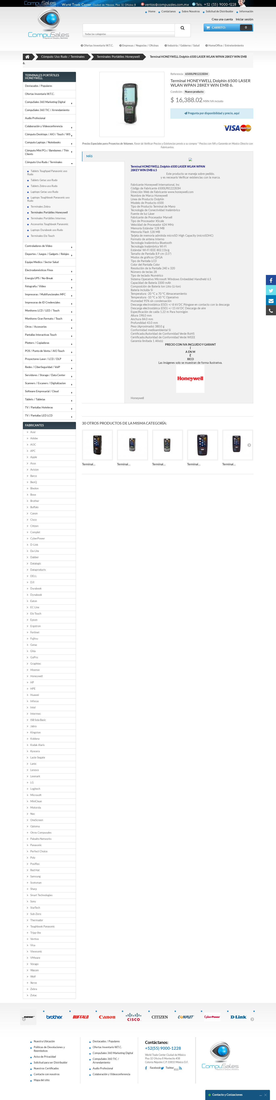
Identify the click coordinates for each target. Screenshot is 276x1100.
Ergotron (35, 626)
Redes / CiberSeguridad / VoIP (42, 367)
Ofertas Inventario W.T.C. (98, 45)
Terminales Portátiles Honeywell (49, 212)
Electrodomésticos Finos (39, 270)
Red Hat (35, 870)
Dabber (34, 557)
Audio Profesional (35, 118)
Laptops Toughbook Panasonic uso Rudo (48, 199)
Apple (33, 457)
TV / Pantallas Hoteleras (39, 407)
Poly (32, 858)
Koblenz (35, 739)
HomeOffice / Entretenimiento (226, 45)
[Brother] (56, 1017)
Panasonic (36, 845)
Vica (32, 945)
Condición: (176, 92)
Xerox (33, 983)
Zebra (33, 989)
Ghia (33, 651)
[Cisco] (135, 1017)
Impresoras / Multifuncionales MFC (45, 294)
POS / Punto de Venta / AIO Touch (44, 351)
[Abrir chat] (260, 1095)
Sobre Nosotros (191, 11)
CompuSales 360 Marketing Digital (45, 102)
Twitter (170, 1068)
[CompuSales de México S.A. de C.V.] (220, 1055)
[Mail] (271, 300)
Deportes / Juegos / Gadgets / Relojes (47, 254)
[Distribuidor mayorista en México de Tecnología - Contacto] (138, 3)
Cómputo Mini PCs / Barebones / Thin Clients (47, 152)
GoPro (34, 657)
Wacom (34, 970)
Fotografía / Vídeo (35, 286)
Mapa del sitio (42, 1080)
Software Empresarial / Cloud (42, 391)
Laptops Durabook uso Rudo (47, 230)
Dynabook (36, 595)
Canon (34, 513)
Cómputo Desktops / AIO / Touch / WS (47, 134)
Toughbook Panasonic (42, 926)
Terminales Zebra (40, 207)
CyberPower (37, 538)
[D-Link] (240, 1017)
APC (33, 451)
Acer (33, 432)
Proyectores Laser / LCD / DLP (43, 359)
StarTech (35, 908)
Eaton (33, 601)
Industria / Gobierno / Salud (183, 45)
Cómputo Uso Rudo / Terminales (43, 162)
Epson (33, 620)
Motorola (35, 807)
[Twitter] (271, 290)
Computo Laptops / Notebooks (43, 142)
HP (32, 682)
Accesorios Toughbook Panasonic (49, 224)
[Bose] (30, 1017)
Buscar (182, 32)
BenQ (33, 482)
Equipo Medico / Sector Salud (42, 262)
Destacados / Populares (38, 86)
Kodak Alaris (37, 745)
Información (246, 11)
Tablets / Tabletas (35, 399)
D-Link (34, 545)
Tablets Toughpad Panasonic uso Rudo (47, 173)
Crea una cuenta (222, 19)
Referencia (177, 74)
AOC (33, 445)
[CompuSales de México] (47, 23)
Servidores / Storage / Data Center (45, 375)
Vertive (34, 939)
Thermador (36, 920)
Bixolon (34, 488)
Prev (24, 1019)
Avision (34, 470)
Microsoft (35, 795)
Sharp (33, 889)
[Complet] (188, 1017)
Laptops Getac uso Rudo (44, 192)
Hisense (35, 670)
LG (32, 782)
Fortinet (34, 632)
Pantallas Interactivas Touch (41, 335)
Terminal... (89, 464)
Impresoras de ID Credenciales (42, 302)
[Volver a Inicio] (27, 57)
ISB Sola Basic (38, 720)
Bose (33, 495)
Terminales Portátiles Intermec (48, 218)
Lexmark (35, 776)
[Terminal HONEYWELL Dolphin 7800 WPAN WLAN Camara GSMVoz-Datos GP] (237, 445)
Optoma (35, 826)
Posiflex (34, 864)
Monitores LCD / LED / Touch (42, 310)
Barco (33, 476)
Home (151, 11)
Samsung (35, 876)
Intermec (35, 714)
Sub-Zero (35, 914)
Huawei (34, 695)
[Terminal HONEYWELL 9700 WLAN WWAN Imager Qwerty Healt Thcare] (167, 445)
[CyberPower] (214, 1017)
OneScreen (36, 820)
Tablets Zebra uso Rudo (44, 186)
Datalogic (35, 563)
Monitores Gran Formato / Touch (43, 319)
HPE (33, 689)
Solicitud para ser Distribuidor (50, 1062)
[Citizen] (161, 1017)
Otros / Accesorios (36, 327)
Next (252, 1019)
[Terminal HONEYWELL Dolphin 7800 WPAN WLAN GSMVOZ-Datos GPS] (97, 445)
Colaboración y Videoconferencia (43, 126)
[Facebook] (271, 280)
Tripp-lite (35, 933)
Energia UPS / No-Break (39, 278)
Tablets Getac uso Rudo (44, 180)
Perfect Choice (38, 851)
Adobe (34, 438)
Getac (33, 645)
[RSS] (181, 1068)
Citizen (34, 526)
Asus (33, 463)
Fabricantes (34, 425)
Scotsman (35, 883)
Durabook (36, 588)
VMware (35, 958)
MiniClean (36, 801)
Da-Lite (34, 551)
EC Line (34, 607)
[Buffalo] (82, 1017)
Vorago (34, 964)
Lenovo (34, 770)
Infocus (34, 701)
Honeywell (36, 676)
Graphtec (35, 664)
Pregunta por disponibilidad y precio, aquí (213, 113)
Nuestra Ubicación (44, 1041)
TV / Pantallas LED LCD (39, 415)
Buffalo (34, 507)
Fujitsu (34, 639)
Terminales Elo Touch (43, 236)
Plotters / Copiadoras (37, 343)
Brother (34, 501)
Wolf (33, 976)
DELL (33, 576)
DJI (32, 582)
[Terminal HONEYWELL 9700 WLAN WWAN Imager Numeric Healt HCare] (132, 445)
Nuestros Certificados (46, 1068)
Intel (33, 707)
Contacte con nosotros (47, 1074)
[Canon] (109, 1017)
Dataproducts (38, 570)
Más (89, 156)
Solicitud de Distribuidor (219, 11)
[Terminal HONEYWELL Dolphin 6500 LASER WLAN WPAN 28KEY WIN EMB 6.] (132, 104)
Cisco (33, 520)
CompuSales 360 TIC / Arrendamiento (47, 110)
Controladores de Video (38, 246)
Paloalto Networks (41, 839)
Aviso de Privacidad (45, 1057)
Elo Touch (35, 613)
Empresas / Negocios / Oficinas (140, 45)
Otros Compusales (41, 833)
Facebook (155, 1068)
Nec (32, 814)
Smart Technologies (41, 895)
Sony (33, 901)
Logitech (35, 789)
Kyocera (35, 751)
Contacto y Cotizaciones (227, 1095)
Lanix (33, 764)
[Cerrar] (265, 1095)
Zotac (33, 995)
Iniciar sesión (244, 19)
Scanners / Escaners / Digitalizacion (45, 383)
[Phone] (271, 310)
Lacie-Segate (37, 757)
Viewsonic (36, 951)
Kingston (35, 732)
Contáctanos (168, 11)
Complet (35, 532)
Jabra (33, 726)
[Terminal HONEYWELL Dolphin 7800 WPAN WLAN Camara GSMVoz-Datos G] (202, 445)
